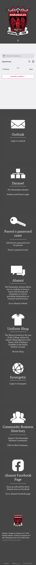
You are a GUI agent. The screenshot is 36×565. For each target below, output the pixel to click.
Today (18, 67)
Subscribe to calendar (17, 76)
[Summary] (32, 61)
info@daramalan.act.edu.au (11, 540)
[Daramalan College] (18, 20)
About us (16, 563)
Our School (27, 563)
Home (6, 563)
